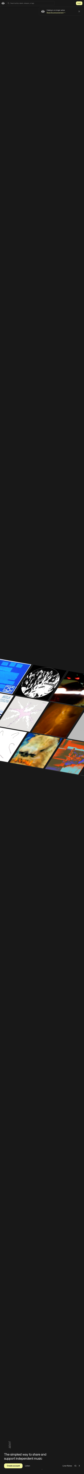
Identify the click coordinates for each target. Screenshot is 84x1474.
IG (75, 1466)
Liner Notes (67, 1466)
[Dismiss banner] (79, 11)
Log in (79, 3)
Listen (27, 1466)
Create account (13, 1466)
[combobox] (31, 3)
